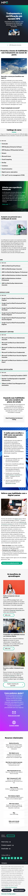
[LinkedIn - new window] (2, 858)
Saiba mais (5, 204)
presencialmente (10, 474)
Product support (6, 845)
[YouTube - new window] (18, 858)
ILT (7, 675)
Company (4, 863)
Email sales (4, 848)
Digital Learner (18, 518)
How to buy (4, 842)
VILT (18, 674)
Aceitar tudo (6, 890)
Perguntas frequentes (16, 610)
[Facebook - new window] (15, 858)
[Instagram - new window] (9, 858)
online (7, 476)
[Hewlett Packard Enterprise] (4, 2)
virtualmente (17, 474)
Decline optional (19, 890)
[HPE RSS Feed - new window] (21, 858)
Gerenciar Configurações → (8, 894)
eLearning (12, 675)
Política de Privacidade (11, 887)
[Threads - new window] (12, 858)
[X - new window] (6, 858)
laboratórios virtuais (11, 483)
